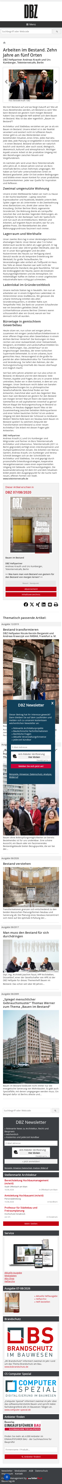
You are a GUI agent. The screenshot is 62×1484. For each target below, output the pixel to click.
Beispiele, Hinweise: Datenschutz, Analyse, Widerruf (30, 775)
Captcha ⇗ (43, 760)
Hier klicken (34, 757)
